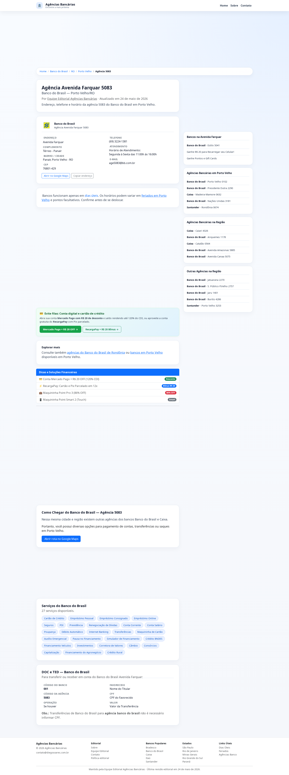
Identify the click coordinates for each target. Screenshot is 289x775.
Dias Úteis (224, 747)
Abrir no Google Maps (56, 175)
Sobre (234, 5)
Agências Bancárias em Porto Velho (209, 173)
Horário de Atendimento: (125, 150)
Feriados (223, 751)
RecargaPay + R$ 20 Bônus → (101, 329)
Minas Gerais (189, 754)
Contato (246, 5)
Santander (152, 761)
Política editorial (100, 758)
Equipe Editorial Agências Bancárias (72, 99)
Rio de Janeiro (190, 751)
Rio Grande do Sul (192, 758)
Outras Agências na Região (204, 271)
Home (224, 5)
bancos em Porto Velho (146, 352)
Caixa (149, 754)
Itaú (148, 758)
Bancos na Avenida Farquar (204, 137)
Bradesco (151, 747)
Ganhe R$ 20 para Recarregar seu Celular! (210, 151)
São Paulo (187, 747)
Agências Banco (228, 754)
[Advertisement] (144, 42)
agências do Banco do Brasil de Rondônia (96, 352)
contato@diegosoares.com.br (52, 752)
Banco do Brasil (154, 751)
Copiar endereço (82, 175)
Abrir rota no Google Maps (61, 539)
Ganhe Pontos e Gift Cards (202, 158)
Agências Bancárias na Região (206, 222)
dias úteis (91, 196)
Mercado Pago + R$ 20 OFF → (60, 329)
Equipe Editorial (100, 751)
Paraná (186, 761)
